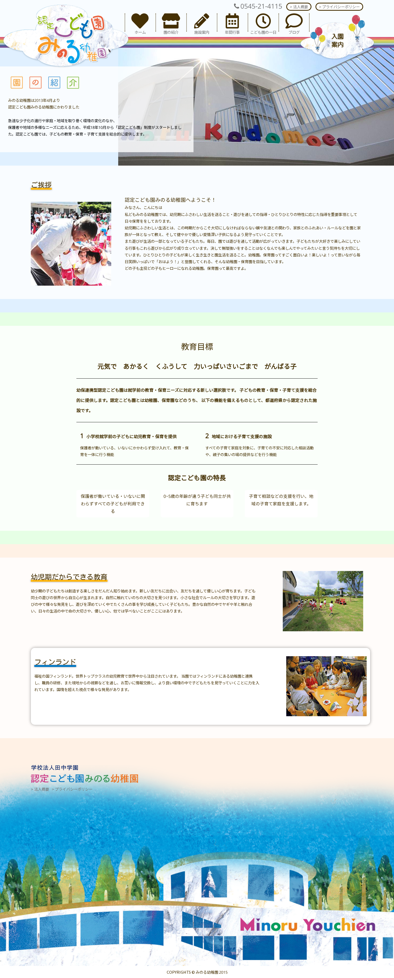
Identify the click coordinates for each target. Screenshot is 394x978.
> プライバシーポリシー (339, 6)
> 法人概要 (299, 6)
